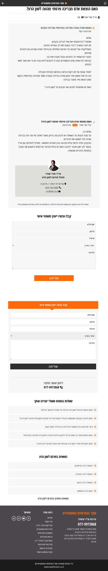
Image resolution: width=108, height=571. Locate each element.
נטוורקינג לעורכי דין (43, 540)
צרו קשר (48, 521)
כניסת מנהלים (46, 536)
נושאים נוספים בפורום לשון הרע (53, 498)
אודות (49, 517)
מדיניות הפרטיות (45, 544)
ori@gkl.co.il (52, 191)
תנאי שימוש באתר (44, 552)
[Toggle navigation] (105, 3)
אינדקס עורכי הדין (44, 525)
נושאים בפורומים (45, 532)
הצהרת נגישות (46, 548)
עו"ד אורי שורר (90, 17)
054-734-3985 (51, 187)
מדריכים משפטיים (44, 529)
